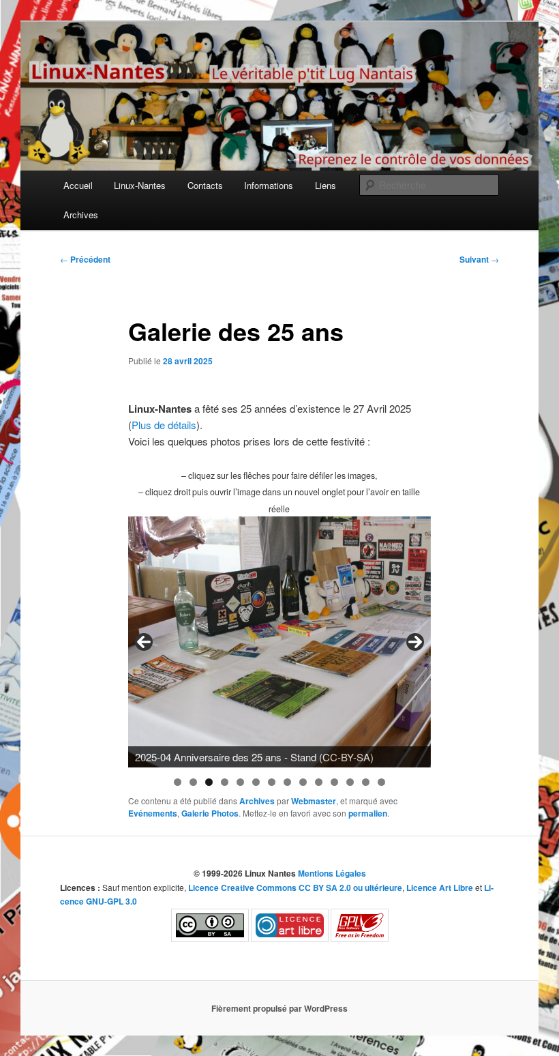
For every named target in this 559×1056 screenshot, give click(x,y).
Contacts (205, 185)
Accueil (78, 185)
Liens (325, 185)
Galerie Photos (210, 813)
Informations (268, 185)
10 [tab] (318, 782)
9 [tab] (303, 782)
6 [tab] (256, 782)
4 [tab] (224, 782)
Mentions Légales (332, 873)
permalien (367, 813)
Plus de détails (164, 424)
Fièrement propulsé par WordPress (279, 1008)
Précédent (85, 259)
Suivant (479, 259)
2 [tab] (193, 782)
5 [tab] (240, 782)
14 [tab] (381, 782)
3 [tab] (209, 782)
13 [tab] (365, 782)
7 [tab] (271, 782)
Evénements (152, 813)
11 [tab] (334, 782)
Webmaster (313, 801)
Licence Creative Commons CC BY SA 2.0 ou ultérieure (295, 887)
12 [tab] (350, 782)
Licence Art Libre (439, 887)
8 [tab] (287, 782)
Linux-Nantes (140, 185)
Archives (80, 214)
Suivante (415, 642)
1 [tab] (177, 782)
